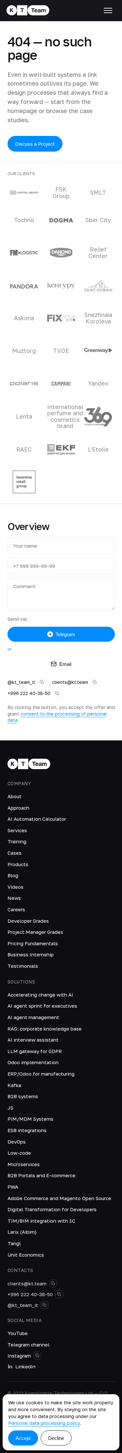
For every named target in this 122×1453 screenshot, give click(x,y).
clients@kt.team (70, 682)
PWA (12, 1187)
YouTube (17, 1333)
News (14, 898)
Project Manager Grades (35, 932)
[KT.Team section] (108, 10)
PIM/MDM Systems (30, 1119)
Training (16, 841)
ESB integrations (27, 1130)
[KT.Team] (28, 10)
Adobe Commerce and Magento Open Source (59, 1198)
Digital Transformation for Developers (52, 1209)
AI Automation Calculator (36, 819)
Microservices (23, 1164)
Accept (23, 1438)
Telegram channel (28, 1344)
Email (65, 664)
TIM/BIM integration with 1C (41, 1221)
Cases (14, 853)
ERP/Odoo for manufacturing (41, 1074)
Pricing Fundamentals (32, 943)
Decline (56, 1438)
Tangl (14, 1243)
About (14, 796)
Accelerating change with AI (40, 995)
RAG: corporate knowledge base (44, 1029)
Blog (12, 875)
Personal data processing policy (44, 1423)
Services (17, 830)
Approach (18, 808)
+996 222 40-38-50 (28, 693)
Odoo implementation (33, 1062)
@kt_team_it (21, 682)
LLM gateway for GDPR (34, 1051)
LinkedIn (25, 1366)
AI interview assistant (33, 1040)
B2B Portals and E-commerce (41, 1175)
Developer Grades (28, 921)
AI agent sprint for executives (42, 1006)
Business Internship (30, 954)
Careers (16, 909)
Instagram (19, 1356)
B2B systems (22, 1096)
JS (10, 1108)
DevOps (16, 1142)
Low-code (19, 1153)
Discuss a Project (35, 144)
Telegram (65, 634)
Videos (15, 887)
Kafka (14, 1085)
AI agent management (33, 1017)
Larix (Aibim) (21, 1232)
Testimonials (22, 966)
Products (17, 864)
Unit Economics (25, 1255)
